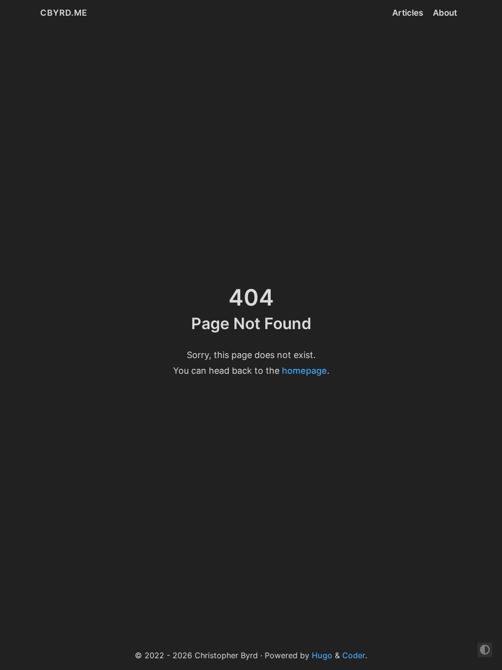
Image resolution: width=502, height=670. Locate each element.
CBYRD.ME (63, 13)
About (445, 13)
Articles (407, 13)
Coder (353, 655)
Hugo (322, 655)
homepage (304, 370)
